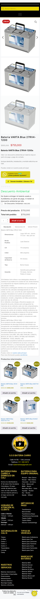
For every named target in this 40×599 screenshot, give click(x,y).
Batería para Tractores (29, 544)
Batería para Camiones (29, 541)
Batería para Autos (28, 546)
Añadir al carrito (18, 221)
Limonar (3, 550)
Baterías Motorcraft (28, 576)
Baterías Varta (26, 574)
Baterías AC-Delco (28, 569)
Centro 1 (4, 541)
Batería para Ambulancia (30, 537)
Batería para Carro (28, 550)
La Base (3, 539)
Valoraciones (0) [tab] (20, 227)
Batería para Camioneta (29, 548)
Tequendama (5, 548)
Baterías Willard (27, 571)
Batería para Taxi (27, 539)
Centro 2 (4, 544)
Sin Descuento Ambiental (17, 203)
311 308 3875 (23, 462)
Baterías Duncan (27, 565)
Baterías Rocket (27, 578)
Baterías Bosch (27, 567)
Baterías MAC (26, 563)
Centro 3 (4, 546)
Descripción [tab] (7, 227)
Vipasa (3, 537)
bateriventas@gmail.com (22, 465)
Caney (3, 552)
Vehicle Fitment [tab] (32, 227)
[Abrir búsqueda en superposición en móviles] (20, 9)
